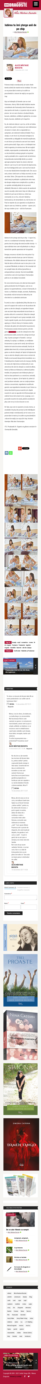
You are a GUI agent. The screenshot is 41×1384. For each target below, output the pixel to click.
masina (21, 1325)
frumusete (22, 645)
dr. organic (8, 645)
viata (20, 1336)
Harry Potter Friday (22, 1318)
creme (31, 642)
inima (31, 1318)
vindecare (27, 1336)
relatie (19, 1333)
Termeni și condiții (15, 1376)
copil (18, 642)
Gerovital (22, 1315)
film (8, 1315)
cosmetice (24, 642)
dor (14, 1307)
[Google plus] (20, 448)
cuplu (30, 1304)
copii (19, 1300)
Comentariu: (8, 894)
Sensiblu (12, 648)
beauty (14, 642)
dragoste (20, 1307)
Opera (9, 1329)
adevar (9, 1293)
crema (24, 1304)
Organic (7, 648)
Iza (21, 1322)
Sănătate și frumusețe (27, 651)
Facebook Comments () (23, 887)
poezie (22, 1329)
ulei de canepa (26, 648)
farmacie (15, 645)
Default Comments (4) (10, 887)
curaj (8, 1307)
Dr (34, 642)
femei (22, 1311)
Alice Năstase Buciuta (25, 13)
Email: (23, 903)
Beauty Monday (9, 660)
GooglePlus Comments (23, 890)
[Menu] (36, 4)
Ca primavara (18, 1248)
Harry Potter (10, 1318)
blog (30, 1297)
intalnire (9, 1322)
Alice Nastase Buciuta (20, 1293)
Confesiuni (17, 651)
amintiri (9, 1297)
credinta (17, 1304)
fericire (29, 1311)
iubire (16, 1322)
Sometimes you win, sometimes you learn (17, 671)
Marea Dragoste (11, 1325)
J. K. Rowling (28, 1322)
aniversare (17, 1297)
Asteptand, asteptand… (21, 1238)
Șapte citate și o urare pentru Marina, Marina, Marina (19, 1366)
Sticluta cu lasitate (20, 1257)
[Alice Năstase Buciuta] (8, 13)
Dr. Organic (12, 332)
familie (9, 1311)
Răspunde (10, 707)
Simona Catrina (27, 1333)
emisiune (28, 1307)
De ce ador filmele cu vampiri (17, 1230)
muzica (28, 1325)
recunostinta (10, 1333)
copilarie (9, 1304)
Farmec (16, 1311)
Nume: (6, 903)
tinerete (19, 648)
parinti (15, 1329)
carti (14, 1300)
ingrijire (28, 645)
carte (8, 1300)
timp (8, 1336)
